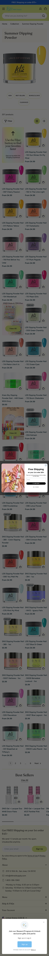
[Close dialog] (46, 465)
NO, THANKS (36, 487)
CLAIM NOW (36, 483)
